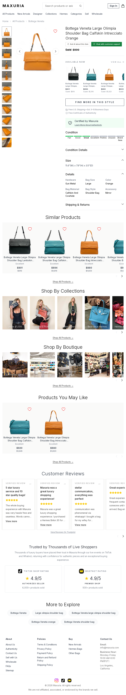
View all (116, 62)
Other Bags (74, 653)
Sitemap (10, 670)
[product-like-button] (55, 31)
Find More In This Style (94, 102)
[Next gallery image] (56, 51)
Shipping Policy (45, 665)
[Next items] (122, 276)
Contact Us (11, 653)
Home (5, 21)
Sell (87, 13)
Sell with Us (11, 657)
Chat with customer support (108, 44)
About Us (10, 644)
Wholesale (97, 13)
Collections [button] (51, 13)
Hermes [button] (64, 13)
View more (11, 521)
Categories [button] (76, 13)
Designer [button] (37, 13)
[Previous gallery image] (20, 51)
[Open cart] (123, 5)
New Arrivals (24, 13)
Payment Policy (45, 653)
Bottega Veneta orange (43, 622)
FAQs (8, 666)
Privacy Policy (44, 649)
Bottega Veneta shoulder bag (79, 622)
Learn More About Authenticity (88, 125)
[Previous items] (116, 276)
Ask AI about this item (79, 44)
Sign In (113, 5)
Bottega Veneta (36, 21)
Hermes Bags (75, 649)
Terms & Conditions (47, 644)
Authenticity (11, 649)
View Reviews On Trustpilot (63, 532)
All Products (8, 13)
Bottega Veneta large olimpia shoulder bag (93, 613)
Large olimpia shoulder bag (49, 613)
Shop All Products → (63, 281)
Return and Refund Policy (46, 659)
